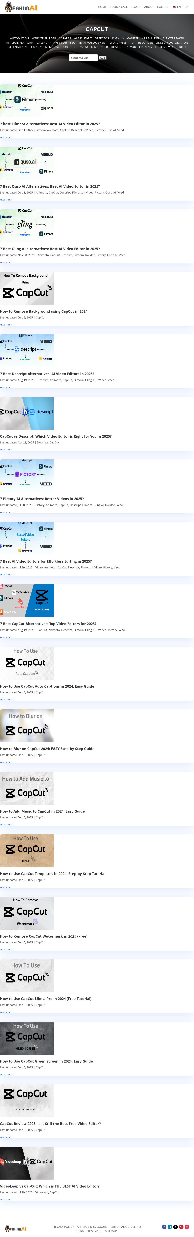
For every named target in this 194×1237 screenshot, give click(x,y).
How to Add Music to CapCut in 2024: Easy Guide (42, 811)
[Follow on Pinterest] (181, 1227)
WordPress (118, 43)
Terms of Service (89, 1231)
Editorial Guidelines (126, 1227)
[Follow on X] (175, 1227)
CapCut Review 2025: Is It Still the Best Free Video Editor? (50, 1123)
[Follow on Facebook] (164, 1227)
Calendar (44, 43)
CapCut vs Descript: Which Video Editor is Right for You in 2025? (56, 436)
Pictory (99, 130)
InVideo (88, 130)
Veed (120, 130)
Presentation (17, 47)
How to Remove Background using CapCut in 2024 (43, 311)
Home (102, 7)
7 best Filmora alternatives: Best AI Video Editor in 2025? (50, 123)
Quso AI (110, 130)
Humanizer (130, 38)
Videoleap (41, 1192)
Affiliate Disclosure (92, 1227)
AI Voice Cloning (139, 47)
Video (39, 567)
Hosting (117, 47)
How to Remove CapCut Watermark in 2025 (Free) (43, 936)
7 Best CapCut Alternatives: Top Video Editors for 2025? (48, 623)
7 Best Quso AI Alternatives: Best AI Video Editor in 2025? (50, 186)
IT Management (41, 47)
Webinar (60, 43)
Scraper (65, 38)
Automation (19, 38)
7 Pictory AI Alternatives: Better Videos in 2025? (42, 498)
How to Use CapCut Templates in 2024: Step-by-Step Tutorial (53, 873)
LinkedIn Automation (172, 43)
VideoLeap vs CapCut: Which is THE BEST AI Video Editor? (50, 1186)
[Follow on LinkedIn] (170, 1227)
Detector (102, 38)
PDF (132, 43)
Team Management (93, 43)
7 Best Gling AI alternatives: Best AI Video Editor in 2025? (50, 248)
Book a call (119, 7)
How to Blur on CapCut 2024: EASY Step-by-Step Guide (47, 748)
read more (6, 137)
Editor (160, 47)
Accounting (65, 47)
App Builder (150, 38)
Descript (76, 130)
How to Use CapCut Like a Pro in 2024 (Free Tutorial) (45, 998)
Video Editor (177, 47)
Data (115, 38)
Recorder (145, 43)
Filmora (41, 130)
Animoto (53, 130)
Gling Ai (90, 380)
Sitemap (111, 1231)
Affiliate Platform (20, 43)
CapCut (65, 130)
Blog (134, 7)
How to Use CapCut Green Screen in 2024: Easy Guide (46, 1061)
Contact (163, 7)
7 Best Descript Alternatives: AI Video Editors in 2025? (47, 373)
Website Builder (44, 38)
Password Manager (93, 47)
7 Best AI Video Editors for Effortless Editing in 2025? (46, 561)
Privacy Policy (63, 1227)
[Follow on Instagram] (187, 1227)
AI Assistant (83, 38)
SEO (72, 43)
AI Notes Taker (173, 38)
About (149, 7)
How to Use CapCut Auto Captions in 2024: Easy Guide (47, 686)
